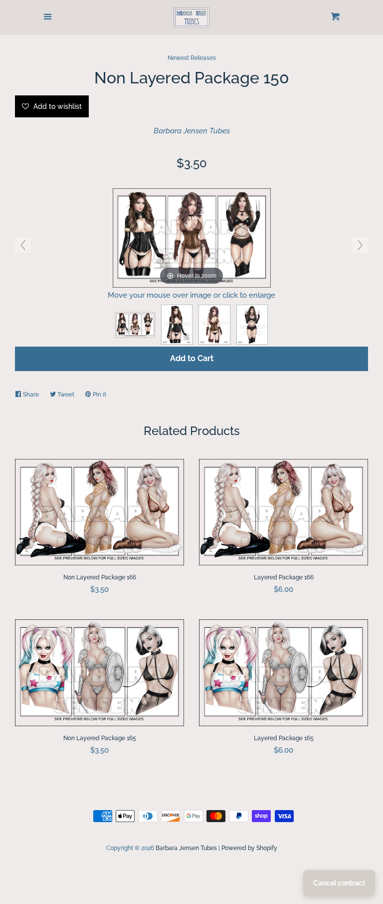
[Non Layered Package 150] (135, 325)
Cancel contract (339, 883)
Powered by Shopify (249, 848)
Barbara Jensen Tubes (192, 130)
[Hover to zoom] (192, 237)
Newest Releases (192, 57)
